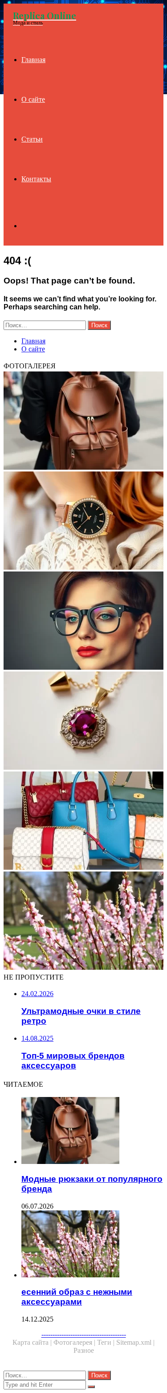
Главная (33, 59)
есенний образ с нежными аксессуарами (76, 1296)
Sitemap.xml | (135, 1342)
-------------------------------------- (83, 1334)
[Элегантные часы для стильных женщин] (83, 521)
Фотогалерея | (75, 1342)
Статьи (32, 139)
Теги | (106, 1342)
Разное (83, 1350)
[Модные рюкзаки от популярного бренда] (83, 421)
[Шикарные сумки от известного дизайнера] (83, 822)
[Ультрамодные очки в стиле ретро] (83, 621)
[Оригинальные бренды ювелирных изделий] (83, 721)
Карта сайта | (32, 1342)
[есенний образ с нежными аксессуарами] (83, 922)
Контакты (36, 179)
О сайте (33, 99)
